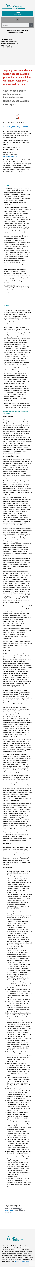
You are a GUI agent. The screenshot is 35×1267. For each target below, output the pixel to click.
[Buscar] (31, 25)
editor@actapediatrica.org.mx (23, 1261)
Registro (17, 12)
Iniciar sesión (17, 14)
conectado (9, 1210)
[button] (17, 19)
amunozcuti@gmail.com (10, 156)
